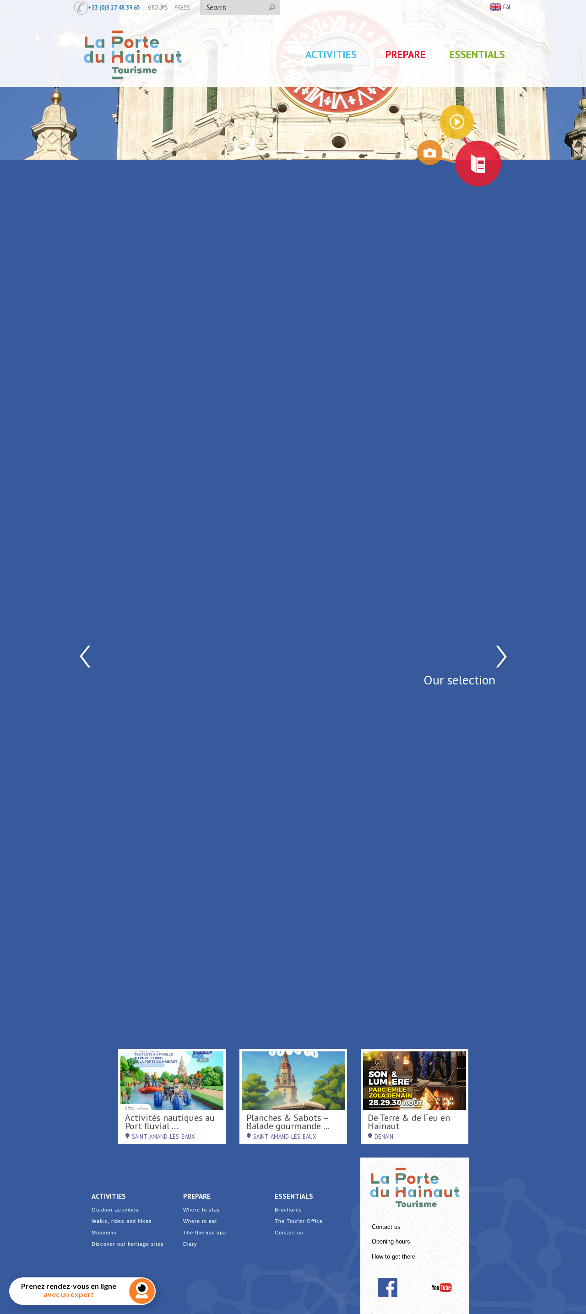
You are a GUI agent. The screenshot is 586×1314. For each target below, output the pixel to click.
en (506, 7)
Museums (104, 1232)
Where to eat (200, 1221)
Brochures (288, 1209)
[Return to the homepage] (132, 88)
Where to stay (201, 1209)
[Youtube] (441, 1287)
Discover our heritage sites (128, 1244)
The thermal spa (204, 1232)
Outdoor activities (115, 1209)
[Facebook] (387, 1287)
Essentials (477, 54)
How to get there (393, 1257)
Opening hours (391, 1242)
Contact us (386, 1227)
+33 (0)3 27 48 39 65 (114, 7)
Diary (190, 1244)
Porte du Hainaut (414, 1184)
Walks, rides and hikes (122, 1221)
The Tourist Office (299, 1221)
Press (182, 7)
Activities (331, 54)
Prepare (405, 54)
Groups (158, 7)
